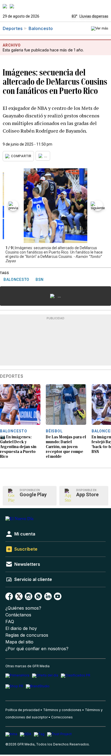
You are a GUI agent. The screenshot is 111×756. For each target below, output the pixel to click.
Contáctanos (18, 614)
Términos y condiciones (62, 710)
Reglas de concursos (26, 635)
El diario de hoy (21, 628)
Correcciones (62, 717)
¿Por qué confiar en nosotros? (36, 648)
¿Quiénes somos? (23, 608)
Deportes (13, 28)
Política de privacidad (22, 710)
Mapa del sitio (19, 642)
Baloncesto (41, 28)
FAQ (9, 621)
